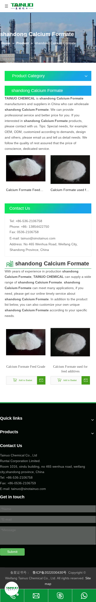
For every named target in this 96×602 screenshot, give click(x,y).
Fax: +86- (7, 483)
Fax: (13, 232)
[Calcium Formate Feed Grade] (25, 168)
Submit (12, 552)
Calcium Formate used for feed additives (70, 190)
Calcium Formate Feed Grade (23, 190)
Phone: (15, 226)
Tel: (12, 221)
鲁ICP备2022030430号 (49, 572)
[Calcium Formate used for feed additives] (70, 169)
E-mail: (15, 238)
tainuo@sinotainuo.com (38, 238)
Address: (16, 244)
